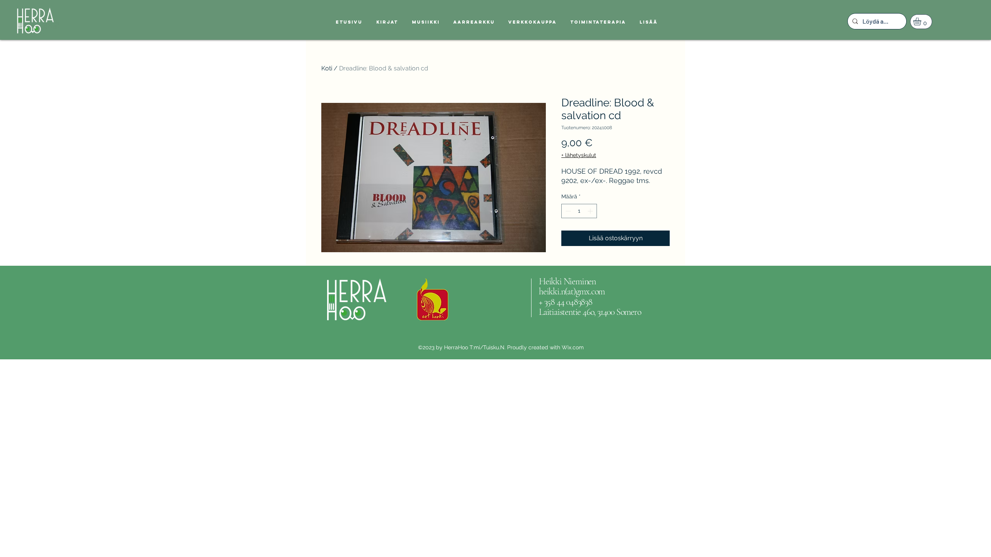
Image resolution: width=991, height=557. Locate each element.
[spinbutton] (579, 211)
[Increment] (591, 211)
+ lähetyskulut (578, 155)
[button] (922, 21)
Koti (326, 68)
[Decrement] (567, 211)
